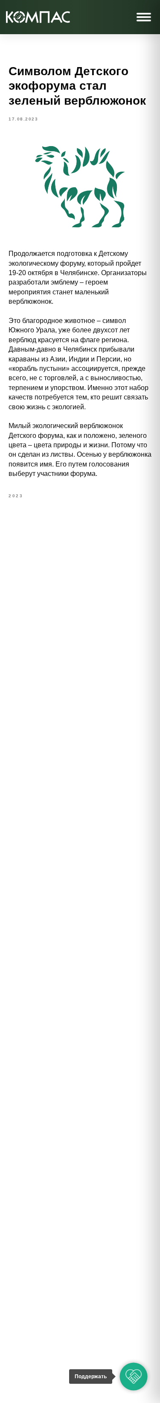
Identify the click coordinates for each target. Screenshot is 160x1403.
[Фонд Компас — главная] (38, 17)
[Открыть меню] (144, 17)
